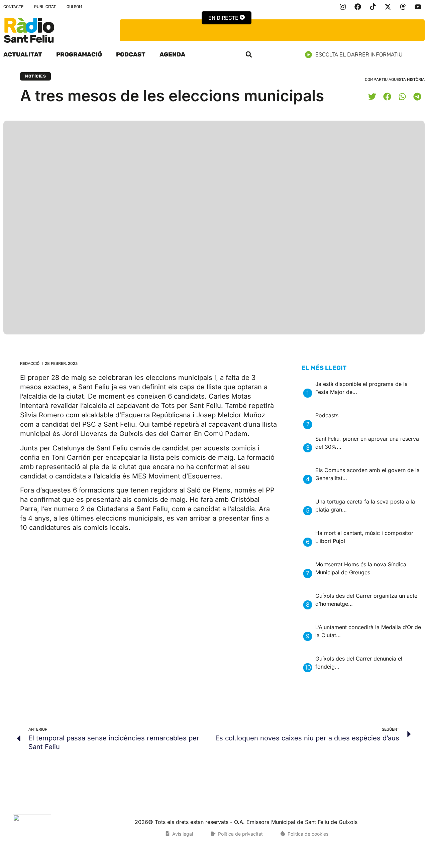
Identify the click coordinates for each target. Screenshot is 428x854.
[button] (249, 54)
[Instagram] (342, 6)
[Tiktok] (373, 6)
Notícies (35, 76)
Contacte (13, 6)
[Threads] (403, 6)
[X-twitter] (388, 6)
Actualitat (22, 54)
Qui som (74, 6)
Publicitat (45, 6)
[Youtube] (418, 6)
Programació (79, 54)
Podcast (130, 54)
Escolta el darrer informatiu (359, 54)
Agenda (172, 54)
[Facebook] (357, 6)
